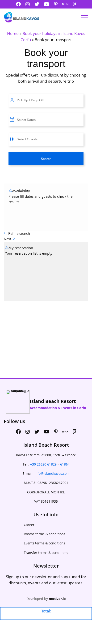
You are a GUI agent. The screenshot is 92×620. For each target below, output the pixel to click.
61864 (65, 464)
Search (46, 159)
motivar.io (57, 598)
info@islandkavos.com (52, 473)
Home (13, 33)
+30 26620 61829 (43, 464)
